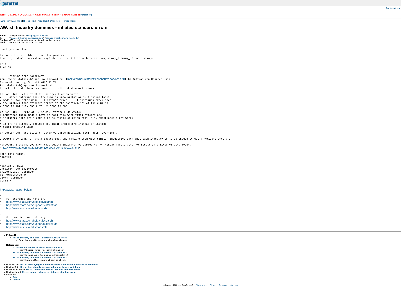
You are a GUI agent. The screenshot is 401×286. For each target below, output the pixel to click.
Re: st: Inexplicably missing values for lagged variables (50, 267)
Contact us (223, 285)
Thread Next (42, 21)
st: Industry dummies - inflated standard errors (37, 247)
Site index (234, 285)
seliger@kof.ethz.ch (37, 35)
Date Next (17, 21)
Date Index (55, 21)
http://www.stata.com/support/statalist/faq (31, 205)
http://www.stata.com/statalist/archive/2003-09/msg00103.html (40, 147)
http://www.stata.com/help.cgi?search (29, 201)
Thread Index (69, 21)
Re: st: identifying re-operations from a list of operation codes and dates (59, 264)
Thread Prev (29, 21)
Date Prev (5, 21)
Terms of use (201, 285)
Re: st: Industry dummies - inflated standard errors (40, 237)
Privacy (213, 285)
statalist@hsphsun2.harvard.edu (27, 38)
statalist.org (86, 14)
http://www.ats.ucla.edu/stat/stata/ (27, 208)
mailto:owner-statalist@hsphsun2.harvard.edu (96, 79)
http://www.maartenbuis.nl (16, 189)
